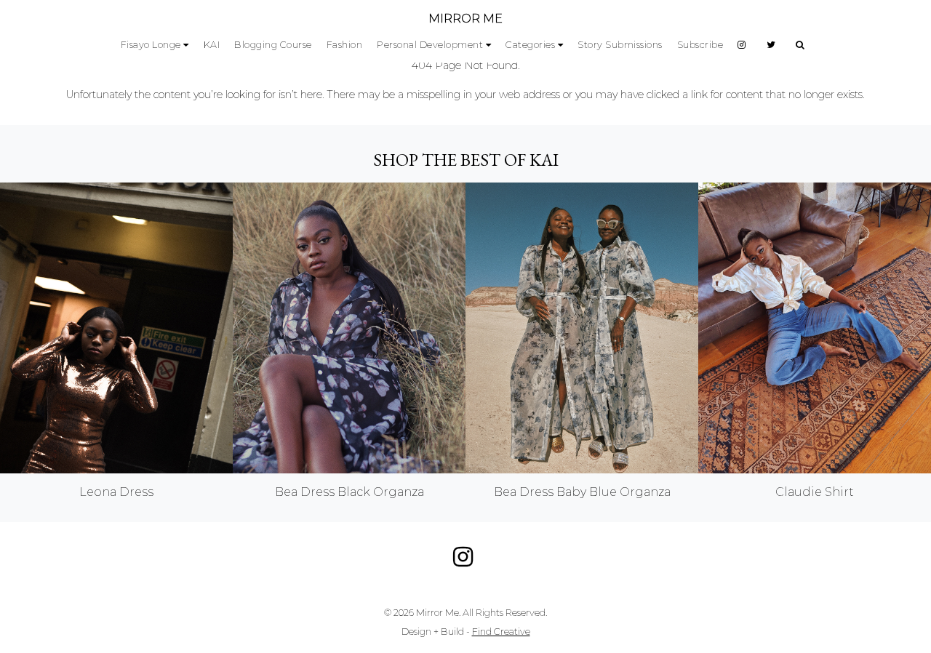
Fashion (345, 44)
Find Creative (501, 631)
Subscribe (700, 44)
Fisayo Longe (151, 44)
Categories (530, 44)
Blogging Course (273, 44)
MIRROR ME (465, 18)
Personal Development (430, 44)
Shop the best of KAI (466, 159)
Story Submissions (620, 44)
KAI (212, 44)
